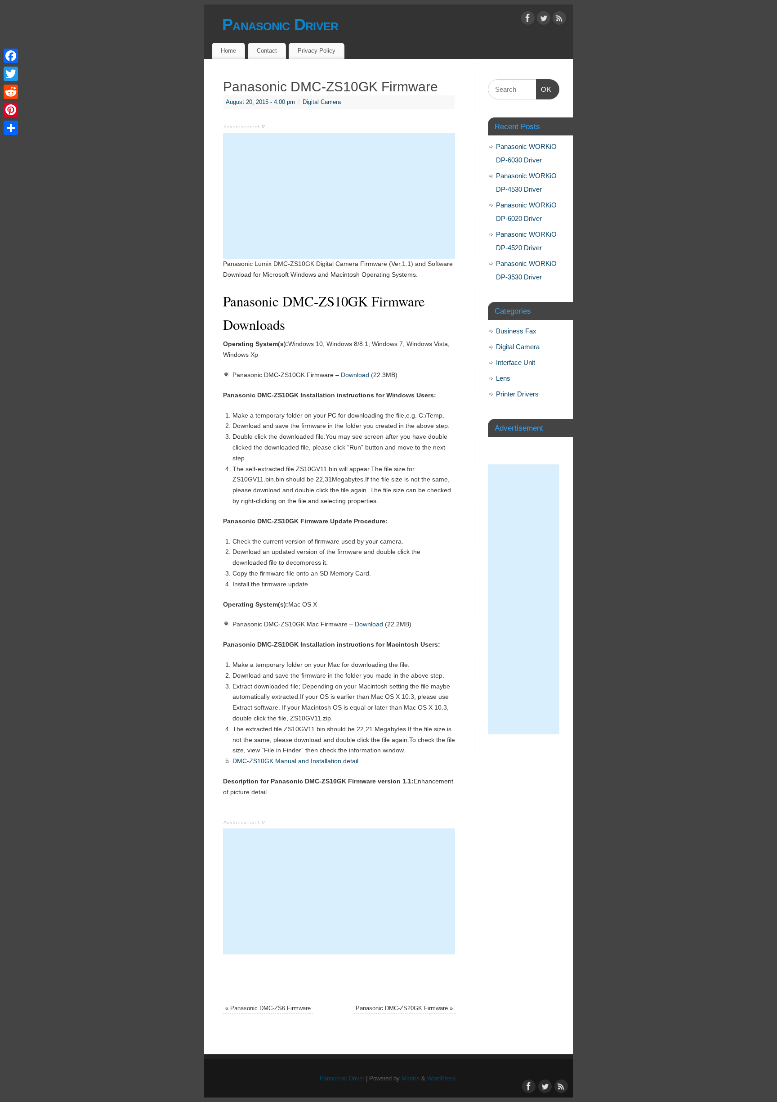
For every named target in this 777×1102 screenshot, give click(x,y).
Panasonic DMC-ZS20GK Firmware (404, 1008)
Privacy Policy (316, 50)
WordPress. (442, 1078)
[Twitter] (543, 19)
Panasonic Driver (280, 24)
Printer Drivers (517, 394)
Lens (503, 378)
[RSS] (559, 19)
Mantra (411, 1078)
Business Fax (516, 331)
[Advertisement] (339, 196)
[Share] (11, 128)
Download (355, 374)
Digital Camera (322, 102)
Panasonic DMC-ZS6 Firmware (268, 1008)
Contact (267, 50)
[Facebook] (528, 19)
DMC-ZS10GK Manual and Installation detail (295, 761)
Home (228, 50)
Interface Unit (515, 362)
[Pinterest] (11, 110)
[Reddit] (11, 92)
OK (544, 89)
